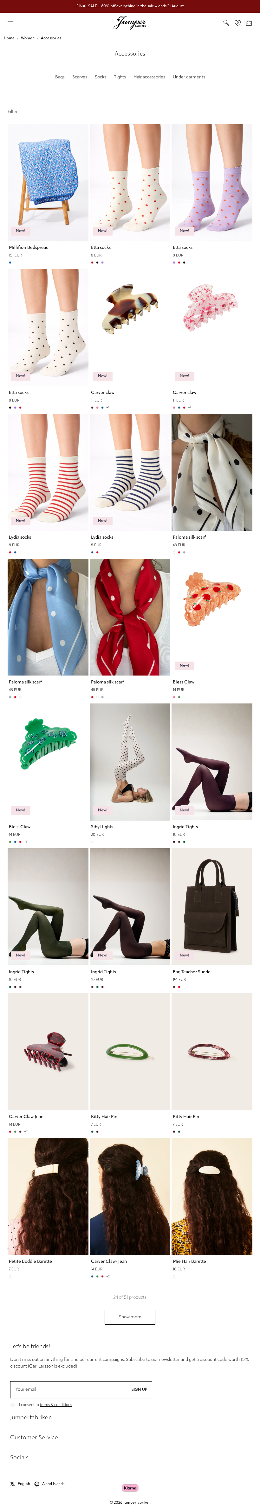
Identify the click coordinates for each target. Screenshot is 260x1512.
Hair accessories (149, 77)
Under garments (189, 77)
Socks (100, 77)
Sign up (139, 1390)
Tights (120, 77)
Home (9, 38)
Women (28, 38)
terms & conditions (56, 1405)
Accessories (51, 38)
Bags (60, 77)
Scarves (79, 77)
